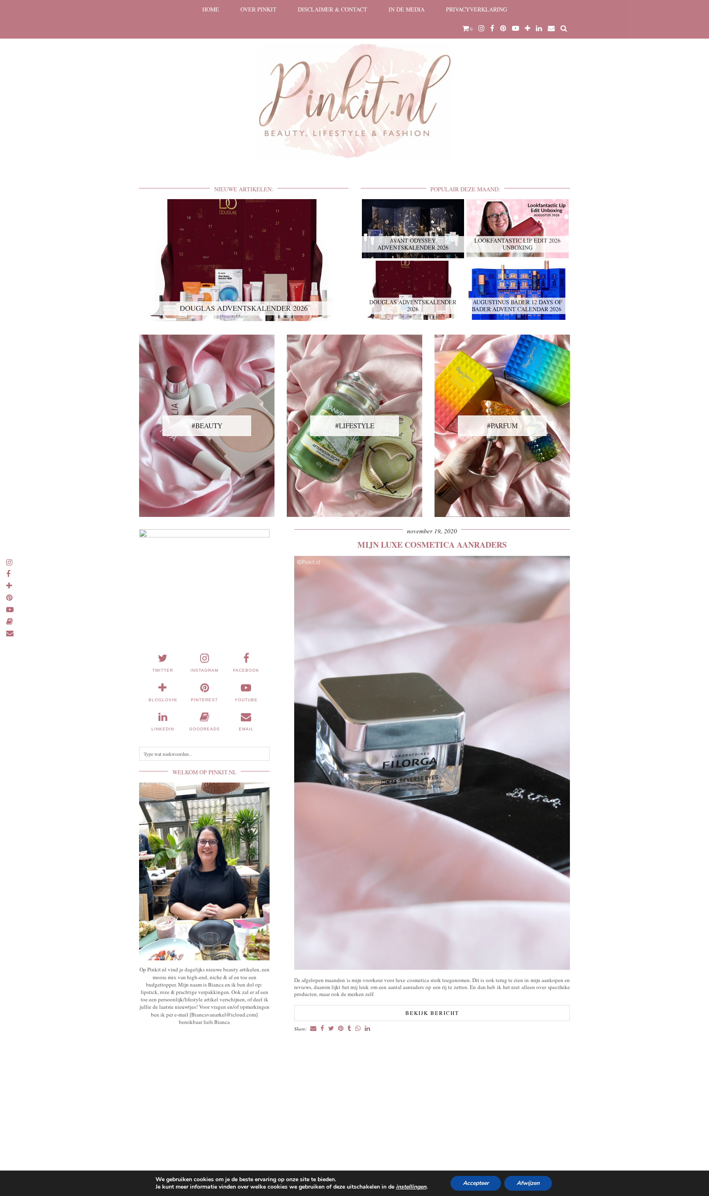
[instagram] (481, 28)
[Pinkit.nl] (354, 85)
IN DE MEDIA (407, 9)
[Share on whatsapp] (358, 1028)
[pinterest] (503, 28)
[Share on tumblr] (349, 1028)
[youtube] (515, 28)
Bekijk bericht (432, 1013)
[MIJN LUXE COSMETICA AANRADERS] (432, 967)
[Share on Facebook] (322, 1028)
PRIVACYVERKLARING (476, 9)
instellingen (411, 1187)
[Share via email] (313, 1028)
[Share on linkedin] (367, 1028)
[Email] (551, 28)
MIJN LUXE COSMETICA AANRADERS (432, 545)
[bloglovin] (527, 28)
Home (210, 9)
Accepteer (476, 1183)
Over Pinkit (258, 9)
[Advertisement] (204, 1092)
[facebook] (492, 28)
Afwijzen (528, 1183)
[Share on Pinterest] (340, 1028)
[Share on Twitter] (331, 1028)
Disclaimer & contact (332, 9)
